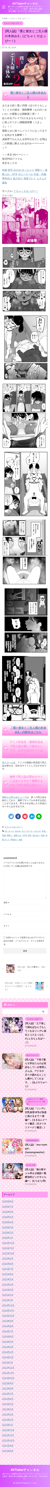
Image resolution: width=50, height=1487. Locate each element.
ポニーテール (27, 831)
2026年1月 (7, 1237)
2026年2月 (7, 1232)
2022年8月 (7, 1450)
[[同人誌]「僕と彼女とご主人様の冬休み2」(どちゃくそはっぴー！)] (32, 816)
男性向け (14, 839)
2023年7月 (7, 1393)
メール (7, 914)
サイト (6, 926)
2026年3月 (7, 1227)
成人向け (36, 835)
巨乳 (29, 835)
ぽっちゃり (9, 831)
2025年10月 (8, 1253)
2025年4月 (7, 1284)
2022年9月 (7, 1445)
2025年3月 (7, 1289)
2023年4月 (7, 1409)
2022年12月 (8, 1430)
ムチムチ (37, 831)
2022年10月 (8, 1440)
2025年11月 (8, 1248)
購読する (11, 1005)
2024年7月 (7, 1331)
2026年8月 (7, 1201)
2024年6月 (7, 1336)
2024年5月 (7, 1341)
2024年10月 (8, 1315)
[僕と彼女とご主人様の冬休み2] (25, 241)
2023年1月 (7, 1424)
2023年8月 (7, 1388)
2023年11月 (8, 1372)
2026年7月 (7, 1206)
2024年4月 (7, 1346)
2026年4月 (7, 1222)
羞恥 (20, 839)
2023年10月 (8, 1378)
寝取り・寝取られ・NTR (17, 835)
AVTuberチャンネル (25, 3)
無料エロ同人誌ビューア (14, 797)
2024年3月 (7, 1352)
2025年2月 (7, 1294)
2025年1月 (7, 1300)
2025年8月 (7, 1263)
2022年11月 (8, 1435)
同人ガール (7, 762)
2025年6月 (7, 1274)
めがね (18, 831)
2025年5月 (7, 1279)
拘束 (42, 835)
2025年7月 (7, 1268)
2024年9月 (7, 1320)
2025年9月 (7, 1258)
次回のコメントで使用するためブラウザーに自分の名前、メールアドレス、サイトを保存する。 (24, 940)
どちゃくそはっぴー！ (25, 191)
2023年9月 (7, 1383)
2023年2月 (7, 1419)
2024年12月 (8, 1305)
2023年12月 (8, 1367)
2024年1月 (7, 1362)
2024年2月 (7, 1357)
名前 (6, 902)
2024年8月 (7, 1326)
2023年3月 (7, 1414)
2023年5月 (7, 1404)
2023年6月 (7, 1398)
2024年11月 (8, 1310)
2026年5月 (7, 1216)
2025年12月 (8, 1242)
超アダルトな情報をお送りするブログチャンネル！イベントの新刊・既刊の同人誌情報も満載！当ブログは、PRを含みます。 (25, 1476)
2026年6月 (7, 1211)
